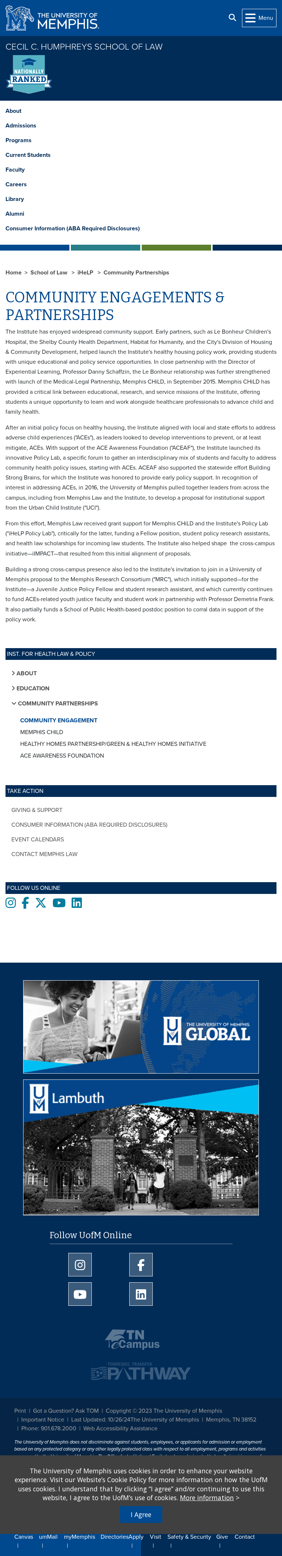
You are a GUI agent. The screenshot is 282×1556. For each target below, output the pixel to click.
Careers (16, 184)
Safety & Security (189, 1537)
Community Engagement (58, 720)
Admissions (21, 125)
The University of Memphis (164, 1419)
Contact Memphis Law (44, 854)
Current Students (28, 155)
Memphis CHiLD (41, 732)
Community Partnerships (136, 272)
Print (20, 1411)
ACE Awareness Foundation (62, 755)
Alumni (15, 214)
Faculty (15, 169)
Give (222, 1537)
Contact (245, 1537)
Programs (19, 140)
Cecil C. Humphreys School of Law (84, 47)
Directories (115, 1537)
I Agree (141, 1514)
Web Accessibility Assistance (120, 1428)
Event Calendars (37, 839)
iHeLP (86, 272)
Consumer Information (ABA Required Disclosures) (73, 228)
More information (207, 1497)
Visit (155, 1537)
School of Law (49, 272)
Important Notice (42, 1419)
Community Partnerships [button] (57, 703)
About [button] (26, 673)
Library (15, 199)
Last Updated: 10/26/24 (100, 1419)
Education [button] (32, 688)
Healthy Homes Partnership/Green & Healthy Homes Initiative (113, 744)
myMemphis (79, 1537)
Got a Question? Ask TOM (66, 1411)
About (13, 111)
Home (14, 272)
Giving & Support (36, 810)
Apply (136, 1537)
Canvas (23, 1537)
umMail (48, 1537)
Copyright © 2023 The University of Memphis (164, 1411)
